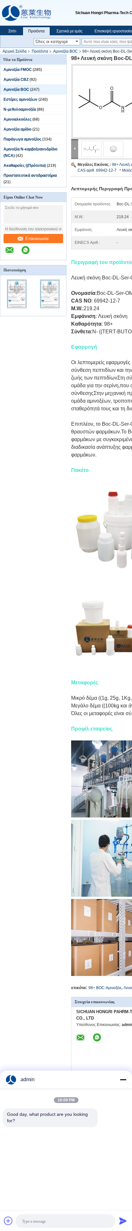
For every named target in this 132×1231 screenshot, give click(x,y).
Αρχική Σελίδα (15, 51)
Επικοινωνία (37, 238)
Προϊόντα (36, 31)
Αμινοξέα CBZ (16, 79)
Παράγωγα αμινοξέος (22, 139)
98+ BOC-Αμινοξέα (104, 988)
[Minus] (123, 1079)
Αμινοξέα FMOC (18, 69)
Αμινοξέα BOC (65, 51)
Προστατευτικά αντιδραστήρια (30, 175)
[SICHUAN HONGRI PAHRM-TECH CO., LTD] (37, 13)
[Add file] (8, 1221)
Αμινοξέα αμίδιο (17, 129)
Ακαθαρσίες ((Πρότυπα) (25, 165)
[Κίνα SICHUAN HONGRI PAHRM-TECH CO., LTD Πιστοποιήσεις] (16, 312)
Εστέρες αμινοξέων (20, 99)
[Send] (123, 1221)
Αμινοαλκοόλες (17, 119)
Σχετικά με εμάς (69, 31)
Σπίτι (12, 31)
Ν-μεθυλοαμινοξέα (20, 109)
